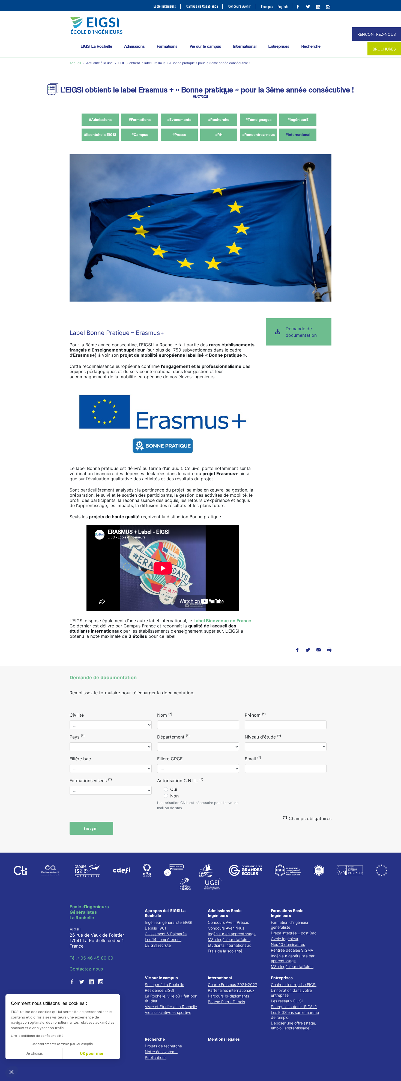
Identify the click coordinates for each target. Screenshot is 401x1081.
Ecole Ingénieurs (165, 6)
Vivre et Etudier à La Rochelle (171, 1006)
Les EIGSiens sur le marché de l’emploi (295, 1015)
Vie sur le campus (205, 46)
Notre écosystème (161, 1051)
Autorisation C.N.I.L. (180, 780)
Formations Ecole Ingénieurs (287, 913)
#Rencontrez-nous (258, 134)
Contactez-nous (86, 969)
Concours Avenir (239, 6)
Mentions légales (224, 1039)
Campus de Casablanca (202, 6)
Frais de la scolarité (225, 951)
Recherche (311, 46)
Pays (77, 737)
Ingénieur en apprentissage (232, 933)
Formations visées (91, 780)
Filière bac (80, 758)
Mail (318, 650)
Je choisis (34, 1053)
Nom (164, 715)
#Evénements (179, 119)
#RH (219, 134)
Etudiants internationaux (229, 945)
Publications (155, 1057)
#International (298, 134)
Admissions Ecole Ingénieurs (224, 913)
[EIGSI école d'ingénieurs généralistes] (200, 25)
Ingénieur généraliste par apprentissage (293, 958)
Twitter (308, 650)
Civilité (77, 715)
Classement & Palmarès (166, 933)
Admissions (134, 46)
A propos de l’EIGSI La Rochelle (165, 913)
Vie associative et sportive (168, 1012)
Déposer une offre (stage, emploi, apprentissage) (293, 1025)
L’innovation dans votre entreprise (291, 992)
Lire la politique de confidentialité (37, 1036)
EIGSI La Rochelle (96, 46)
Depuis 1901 (155, 928)
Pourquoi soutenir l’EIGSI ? (294, 1006)
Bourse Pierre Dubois (226, 1001)
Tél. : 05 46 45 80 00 (91, 958)
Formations (167, 46)
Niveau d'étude (263, 737)
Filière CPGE (170, 758)
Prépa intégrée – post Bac (293, 933)
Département (173, 737)
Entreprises (278, 46)
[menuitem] (267, 6)
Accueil (76, 63)
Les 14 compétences (163, 939)
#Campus (139, 134)
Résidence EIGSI (159, 990)
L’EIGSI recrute (158, 945)
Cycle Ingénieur (284, 938)
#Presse (179, 134)
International (244, 46)
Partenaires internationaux (231, 990)
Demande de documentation (301, 332)
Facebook (297, 650)
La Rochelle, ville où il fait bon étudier (171, 998)
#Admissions (100, 119)
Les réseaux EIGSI (287, 1001)
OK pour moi (91, 1053)
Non (174, 796)
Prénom (255, 715)
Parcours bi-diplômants (228, 996)
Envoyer (91, 828)
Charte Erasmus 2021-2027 (232, 984)
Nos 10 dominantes (288, 944)
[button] (11, 1071)
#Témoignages (258, 119)
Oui (173, 789)
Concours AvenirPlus (226, 928)
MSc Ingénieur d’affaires (229, 939)
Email (253, 758)
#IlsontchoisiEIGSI (100, 134)
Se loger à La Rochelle (164, 984)
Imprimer (329, 650)
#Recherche (218, 119)
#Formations (140, 119)
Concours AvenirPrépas (228, 922)
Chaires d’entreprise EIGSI (293, 984)
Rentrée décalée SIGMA (292, 950)
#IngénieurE (298, 119)
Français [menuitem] (267, 6)
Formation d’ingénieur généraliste (290, 925)
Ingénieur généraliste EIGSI (168, 922)
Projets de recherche (163, 1046)
